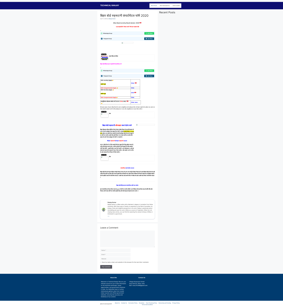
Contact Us (124, 303)
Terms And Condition (147, 304)
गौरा (110, 156)
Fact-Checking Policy (151, 303)
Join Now (150, 33)
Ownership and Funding (165, 303)
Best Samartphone (165, 5)
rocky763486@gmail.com (139, 285)
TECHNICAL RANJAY (109, 5)
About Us (117, 303)
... (108, 215)
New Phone (154, 5)
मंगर (110, 113)
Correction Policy (132, 303)
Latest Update (176, 5)
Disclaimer (141, 303)
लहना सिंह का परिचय (113, 56)
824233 (135, 283)
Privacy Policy (176, 303)
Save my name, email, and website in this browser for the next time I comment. (125, 262)
